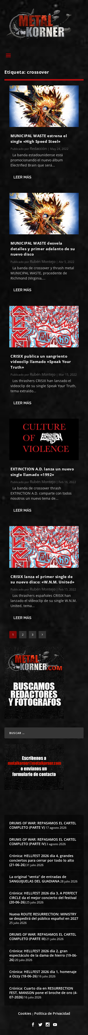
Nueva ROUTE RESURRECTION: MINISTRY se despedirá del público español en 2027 (43, 916)
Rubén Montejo (42, 261)
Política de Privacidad (52, 1013)
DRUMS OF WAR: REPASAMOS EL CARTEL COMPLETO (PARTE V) (42, 825)
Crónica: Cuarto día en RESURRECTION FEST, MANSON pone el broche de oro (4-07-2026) (43, 992)
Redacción (38, 148)
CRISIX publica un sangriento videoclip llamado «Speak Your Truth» (41, 362)
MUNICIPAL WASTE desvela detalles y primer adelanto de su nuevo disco (43, 249)
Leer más (22, 177)
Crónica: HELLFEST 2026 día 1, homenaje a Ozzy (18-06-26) (43, 973)
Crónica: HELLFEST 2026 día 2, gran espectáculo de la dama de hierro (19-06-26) (43, 955)
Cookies (24, 1013)
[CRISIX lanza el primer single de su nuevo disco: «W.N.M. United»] (44, 547)
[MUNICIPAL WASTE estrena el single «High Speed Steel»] (44, 106)
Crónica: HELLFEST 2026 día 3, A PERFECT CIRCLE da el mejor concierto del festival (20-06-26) (43, 897)
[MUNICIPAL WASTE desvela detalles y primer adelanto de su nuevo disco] (44, 213)
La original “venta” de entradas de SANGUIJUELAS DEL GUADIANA (37, 878)
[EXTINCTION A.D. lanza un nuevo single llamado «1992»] (44, 439)
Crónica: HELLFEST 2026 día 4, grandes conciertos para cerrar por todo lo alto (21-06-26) (41, 860)
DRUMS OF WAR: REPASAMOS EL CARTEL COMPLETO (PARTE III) (42, 936)
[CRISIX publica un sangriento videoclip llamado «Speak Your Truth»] (44, 326)
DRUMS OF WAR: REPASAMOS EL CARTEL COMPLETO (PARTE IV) (42, 841)
